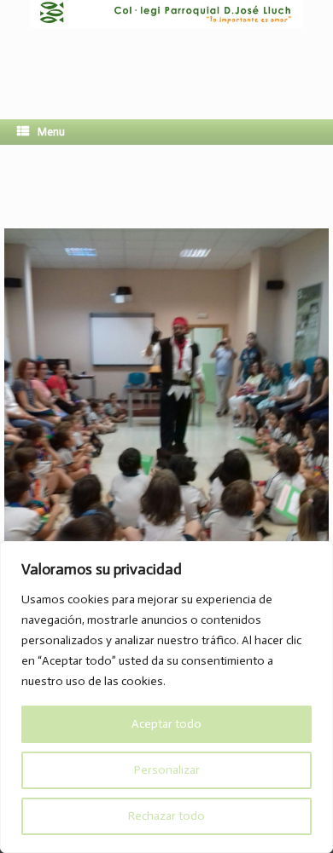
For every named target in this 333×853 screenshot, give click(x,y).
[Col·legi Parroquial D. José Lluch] (166, 46)
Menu (51, 131)
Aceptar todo (166, 724)
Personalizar (167, 770)
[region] (166, 697)
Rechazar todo (166, 816)
